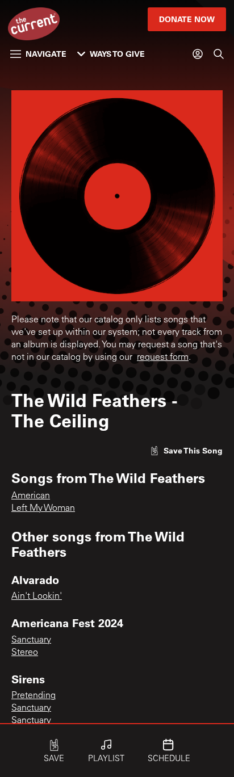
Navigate (46, 53)
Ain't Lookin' (36, 596)
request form (163, 357)
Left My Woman (43, 508)
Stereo (24, 652)
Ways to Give (117, 53)
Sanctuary (31, 640)
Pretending (33, 695)
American (30, 496)
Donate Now (187, 19)
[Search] (218, 54)
